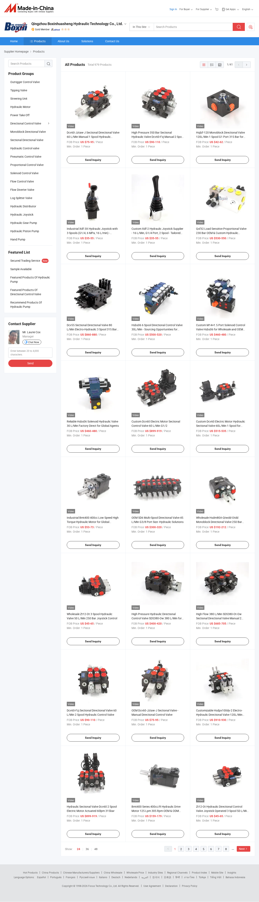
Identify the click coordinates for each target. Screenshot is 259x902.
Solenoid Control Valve (24, 173)
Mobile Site (217, 872)
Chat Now (33, 342)
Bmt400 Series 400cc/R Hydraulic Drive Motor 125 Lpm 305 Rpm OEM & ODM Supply (156, 811)
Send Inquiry (93, 159)
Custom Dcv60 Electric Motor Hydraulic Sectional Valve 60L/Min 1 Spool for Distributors (220, 425)
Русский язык (87, 877)
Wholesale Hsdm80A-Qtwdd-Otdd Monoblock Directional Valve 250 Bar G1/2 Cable (219, 522)
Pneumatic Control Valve (25, 156)
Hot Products (30, 872)
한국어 (156, 877)
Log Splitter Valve (21, 198)
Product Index (199, 872)
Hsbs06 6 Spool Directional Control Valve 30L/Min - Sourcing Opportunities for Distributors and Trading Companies (157, 329)
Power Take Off (20, 115)
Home (14, 41)
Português (56, 877)
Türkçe (202, 877)
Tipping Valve (18, 90)
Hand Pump (17, 239)
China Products (50, 872)
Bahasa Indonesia (235, 877)
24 (78, 849)
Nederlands (131, 877)
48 (96, 849)
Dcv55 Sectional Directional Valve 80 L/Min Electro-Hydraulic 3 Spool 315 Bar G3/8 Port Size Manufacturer (92, 329)
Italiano (103, 877)
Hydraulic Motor (20, 107)
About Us (63, 41)
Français (70, 877)
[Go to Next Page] (247, 65)
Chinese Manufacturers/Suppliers (81, 872)
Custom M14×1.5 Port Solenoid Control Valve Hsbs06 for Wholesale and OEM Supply (220, 329)
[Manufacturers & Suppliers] (30, 8)
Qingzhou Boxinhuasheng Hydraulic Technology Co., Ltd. (77, 24)
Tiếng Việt (215, 877)
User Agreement (152, 885)
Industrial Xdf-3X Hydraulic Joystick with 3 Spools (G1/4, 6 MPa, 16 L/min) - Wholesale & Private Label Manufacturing (92, 233)
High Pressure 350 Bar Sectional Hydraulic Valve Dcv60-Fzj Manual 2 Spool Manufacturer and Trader (158, 137)
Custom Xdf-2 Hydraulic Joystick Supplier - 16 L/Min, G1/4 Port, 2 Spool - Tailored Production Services (157, 233)
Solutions (87, 41)
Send (30, 363)
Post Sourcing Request (251, 27)
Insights (231, 872)
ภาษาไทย (189, 877)
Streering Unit (18, 98)
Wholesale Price (135, 872)
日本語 (167, 877)
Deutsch (115, 877)
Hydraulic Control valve (24, 148)
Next (242, 849)
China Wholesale (113, 872)
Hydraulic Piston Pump (24, 231)
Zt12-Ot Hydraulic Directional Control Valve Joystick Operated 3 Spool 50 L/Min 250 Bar (222, 811)
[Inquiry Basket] (217, 9)
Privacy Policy (189, 885)
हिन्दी (177, 877)
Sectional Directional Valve (26, 140)
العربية (144, 877)
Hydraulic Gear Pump (23, 223)
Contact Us (112, 41)
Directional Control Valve (25, 123)
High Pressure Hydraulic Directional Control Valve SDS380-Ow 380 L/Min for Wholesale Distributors (157, 618)
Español (41, 877)
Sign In (173, 9)
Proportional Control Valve (27, 165)
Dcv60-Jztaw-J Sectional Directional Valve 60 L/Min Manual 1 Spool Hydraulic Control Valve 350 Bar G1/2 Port (93, 137)
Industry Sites (155, 872)
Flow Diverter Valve (22, 190)
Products (40, 41)
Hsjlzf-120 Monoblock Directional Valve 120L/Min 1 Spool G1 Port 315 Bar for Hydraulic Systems (220, 137)
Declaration (171, 885)
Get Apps (230, 9)
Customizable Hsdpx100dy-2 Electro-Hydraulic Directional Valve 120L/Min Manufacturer (219, 714)
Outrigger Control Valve (25, 82)
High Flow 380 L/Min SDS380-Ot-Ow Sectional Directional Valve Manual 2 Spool (219, 618)
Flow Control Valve (22, 181)
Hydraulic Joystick (21, 214)
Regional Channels (177, 872)
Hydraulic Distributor (23, 206)
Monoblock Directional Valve (28, 132)
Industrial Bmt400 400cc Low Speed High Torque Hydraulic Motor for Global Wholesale (93, 522)
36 (87, 849)
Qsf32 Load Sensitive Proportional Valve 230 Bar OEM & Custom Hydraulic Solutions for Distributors (221, 233)
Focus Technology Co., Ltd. (103, 885)
